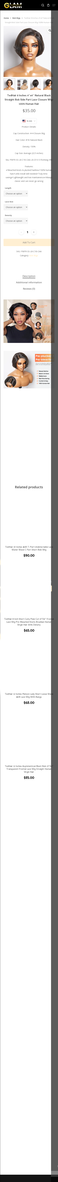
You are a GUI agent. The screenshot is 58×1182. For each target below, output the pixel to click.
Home (6, 18)
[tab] (28, 276)
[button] (53, 5)
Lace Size (9, 202)
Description (29, 276)
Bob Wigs (16, 18)
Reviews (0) (29, 288)
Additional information (29, 282)
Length (8, 188)
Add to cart (29, 242)
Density (8, 215)
